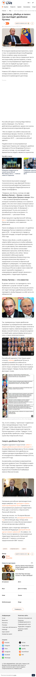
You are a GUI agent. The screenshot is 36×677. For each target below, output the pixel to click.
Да (33, 675)
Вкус (3, 588)
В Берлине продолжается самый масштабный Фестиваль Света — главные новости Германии (11, 172)
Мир (10, 10)
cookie (14, 675)
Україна (6, 7)
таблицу (11, 360)
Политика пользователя (25, 618)
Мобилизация (6, 602)
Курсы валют (6, 632)
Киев (3, 595)
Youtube (7, 642)
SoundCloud (25, 651)
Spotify (24, 648)
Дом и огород (22, 588)
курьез (24, 548)
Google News (25, 645)
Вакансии (5, 620)
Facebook (7, 654)
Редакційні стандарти (24, 626)
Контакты (5, 622)
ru (28, 2)
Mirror (4, 220)
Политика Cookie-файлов (23, 629)
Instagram (7, 651)
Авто (19, 582)
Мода (19, 602)
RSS (23, 654)
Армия (19, 7)
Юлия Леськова (9, 557)
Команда (4, 629)
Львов (20, 595)
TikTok (23, 642)
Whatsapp (7, 657)
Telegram (7, 645)
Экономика (26, 7)
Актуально (5, 582)
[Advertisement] (18, 100)
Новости (12, 7)
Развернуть (18, 609)
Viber (6, 648)
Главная (4, 10)
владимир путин (14, 548)
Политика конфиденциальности (24, 621)
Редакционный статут (24, 624)
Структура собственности (9, 627)
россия (5, 548)
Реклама (4, 625)
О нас (3, 618)
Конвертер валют (7, 634)
